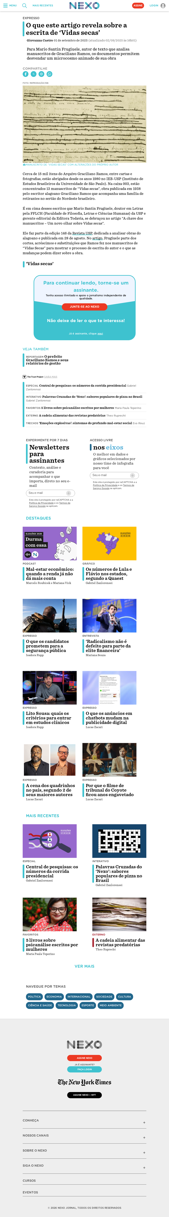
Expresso (30, 635)
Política (34, 996)
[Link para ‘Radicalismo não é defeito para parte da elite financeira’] (109, 616)
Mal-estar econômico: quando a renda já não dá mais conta (50, 574)
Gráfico (88, 563)
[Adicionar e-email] (68, 493)
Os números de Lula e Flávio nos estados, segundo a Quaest (109, 574)
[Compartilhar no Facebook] (25, 74)
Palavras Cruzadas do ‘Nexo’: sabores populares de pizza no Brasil (92, 396)
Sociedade (104, 996)
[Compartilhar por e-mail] (41, 74)
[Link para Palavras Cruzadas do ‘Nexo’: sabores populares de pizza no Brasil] (119, 841)
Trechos (32, 423)
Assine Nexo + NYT (84, 1095)
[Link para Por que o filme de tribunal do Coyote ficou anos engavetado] (109, 760)
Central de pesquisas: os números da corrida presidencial (82, 385)
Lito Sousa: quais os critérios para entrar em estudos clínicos (48, 718)
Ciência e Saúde (40, 1005)
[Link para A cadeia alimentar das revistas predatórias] (119, 914)
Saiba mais (50, 376)
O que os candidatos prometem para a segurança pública (47, 646)
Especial (32, 385)
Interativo (33, 396)
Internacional (79, 996)
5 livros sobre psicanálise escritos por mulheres (77, 408)
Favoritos (33, 408)
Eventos (30, 1192)
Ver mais (84, 966)
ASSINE (138, 5)
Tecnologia (67, 1005)
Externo (32, 415)
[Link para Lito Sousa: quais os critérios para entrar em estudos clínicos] (50, 688)
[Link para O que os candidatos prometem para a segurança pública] (50, 616)
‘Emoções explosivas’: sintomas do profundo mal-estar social (85, 423)
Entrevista (90, 635)
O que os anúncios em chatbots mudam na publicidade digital (109, 718)
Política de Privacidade (41, 503)
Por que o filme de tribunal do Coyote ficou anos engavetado (110, 790)
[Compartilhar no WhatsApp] (49, 74)
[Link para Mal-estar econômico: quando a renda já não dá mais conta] (50, 543)
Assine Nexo (84, 1058)
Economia (54, 996)
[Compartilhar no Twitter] (33, 74)
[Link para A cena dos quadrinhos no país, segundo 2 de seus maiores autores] (50, 760)
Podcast (29, 563)
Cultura (124, 996)
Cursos (29, 1180)
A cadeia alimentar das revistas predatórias (72, 415)
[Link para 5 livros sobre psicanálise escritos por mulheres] (50, 914)
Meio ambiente (111, 1005)
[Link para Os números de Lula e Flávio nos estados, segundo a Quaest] (109, 543)
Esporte (88, 1005)
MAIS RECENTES (43, 5)
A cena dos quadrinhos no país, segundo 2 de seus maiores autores (50, 790)
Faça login (84, 1069)
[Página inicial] (84, 5)
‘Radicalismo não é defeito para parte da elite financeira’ (108, 646)
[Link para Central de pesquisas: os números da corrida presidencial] (50, 841)
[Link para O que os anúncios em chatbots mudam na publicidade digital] (109, 688)
